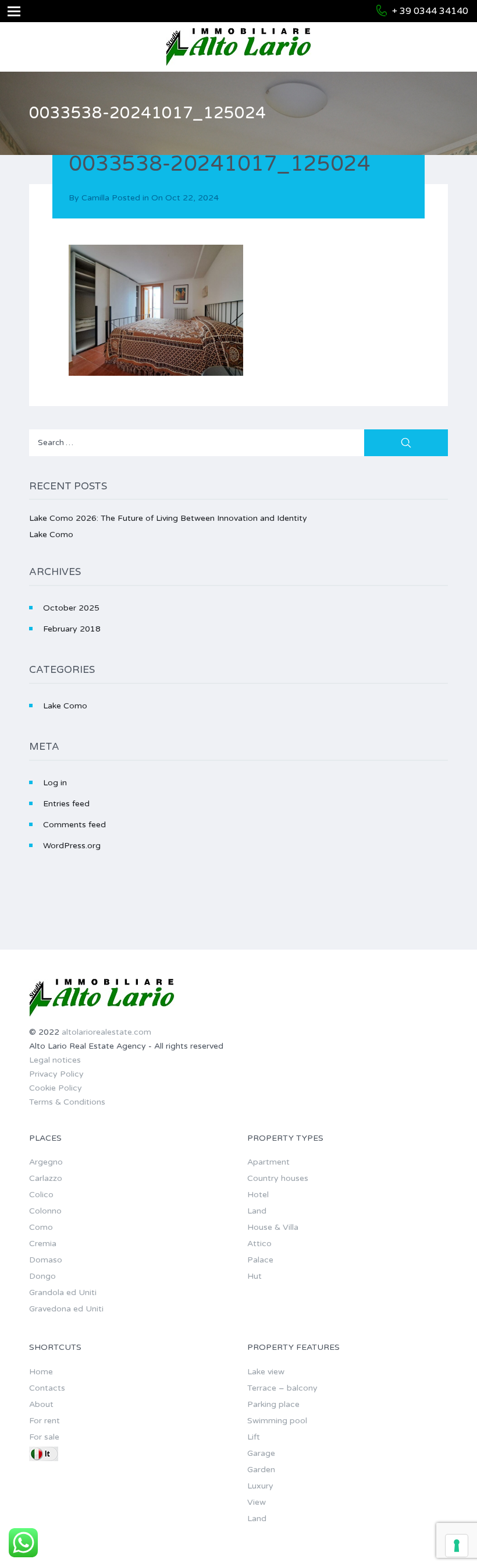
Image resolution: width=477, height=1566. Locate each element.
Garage (261, 1453)
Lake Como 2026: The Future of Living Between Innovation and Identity (168, 518)
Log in (55, 783)
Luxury (260, 1486)
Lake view (265, 1372)
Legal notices (55, 1060)
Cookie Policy (55, 1088)
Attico (259, 1243)
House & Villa (272, 1227)
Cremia (42, 1243)
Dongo (42, 1276)
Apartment (268, 1162)
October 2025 (71, 608)
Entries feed (66, 804)
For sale (44, 1437)
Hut (254, 1276)
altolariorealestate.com (106, 1032)
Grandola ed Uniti (63, 1292)
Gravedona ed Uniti (66, 1309)
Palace (260, 1260)
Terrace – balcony (282, 1388)
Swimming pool (277, 1421)
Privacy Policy (56, 1074)
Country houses (277, 1178)
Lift (253, 1437)
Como (41, 1227)
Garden (261, 1470)
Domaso (45, 1260)
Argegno (46, 1162)
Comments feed (74, 825)
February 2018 (72, 629)
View (256, 1502)
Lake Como (51, 534)
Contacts (47, 1388)
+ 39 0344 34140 (430, 11)
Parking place (273, 1404)
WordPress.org (72, 846)
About (41, 1404)
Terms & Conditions (67, 1102)
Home (41, 1372)
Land (256, 1211)
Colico (41, 1195)
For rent (44, 1421)
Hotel (258, 1195)
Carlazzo (45, 1178)
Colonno (45, 1211)
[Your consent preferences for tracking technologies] (457, 1546)
